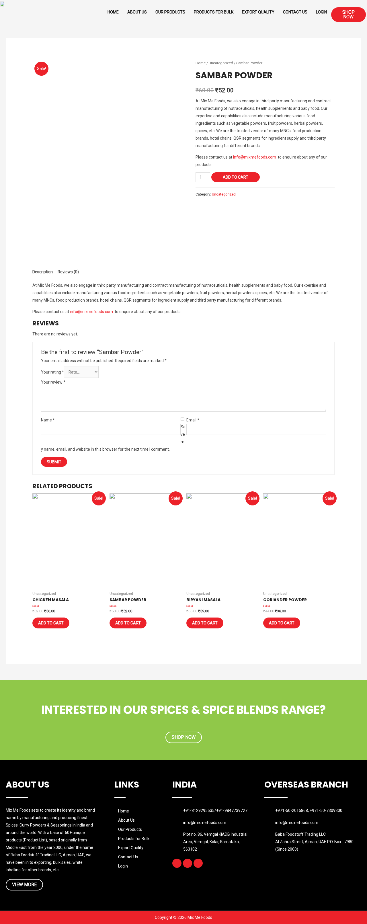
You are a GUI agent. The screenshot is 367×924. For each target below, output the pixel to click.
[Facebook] (176, 863)
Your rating (52, 372)
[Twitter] (198, 863)
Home (113, 12)
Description (42, 271)
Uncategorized (221, 63)
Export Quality (258, 12)
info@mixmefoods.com (254, 157)
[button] (348, 14)
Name (48, 420)
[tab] (42, 272)
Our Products (170, 12)
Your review (53, 382)
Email (192, 420)
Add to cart (235, 177)
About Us (137, 12)
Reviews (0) (68, 271)
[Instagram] (187, 863)
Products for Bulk (213, 12)
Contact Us (295, 12)
